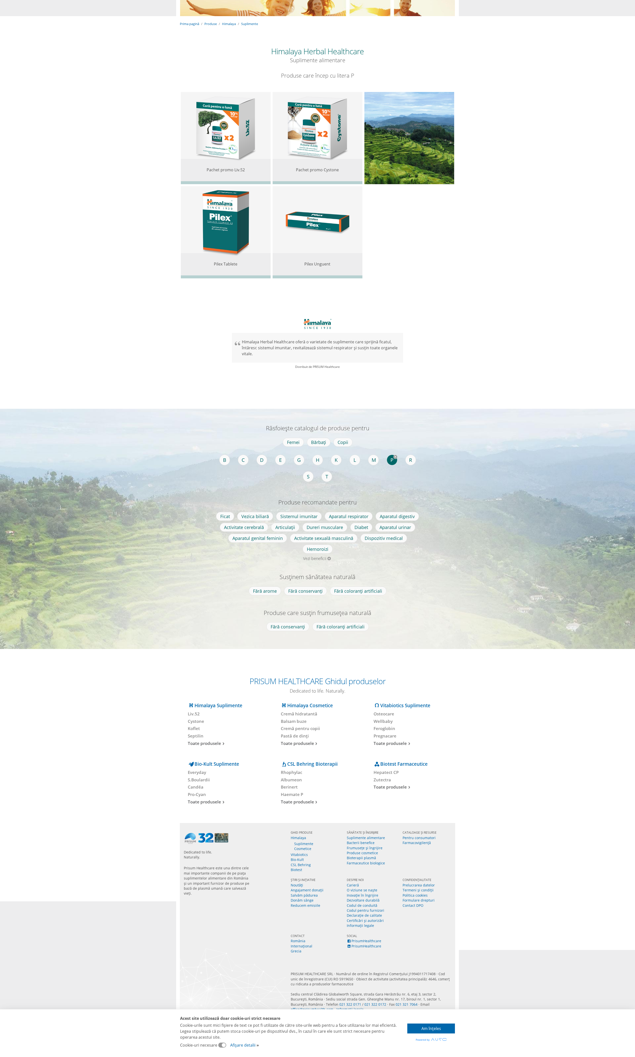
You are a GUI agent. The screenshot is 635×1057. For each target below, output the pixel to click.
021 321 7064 (406, 1004)
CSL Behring (301, 864)
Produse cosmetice (362, 853)
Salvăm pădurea (304, 895)
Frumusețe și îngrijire (364, 848)
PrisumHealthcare (366, 941)
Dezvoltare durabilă (363, 900)
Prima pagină (189, 24)
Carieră (353, 885)
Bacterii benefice (361, 842)
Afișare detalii (242, 1045)
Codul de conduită (362, 905)
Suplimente (249, 24)
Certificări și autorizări (365, 920)
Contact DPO (413, 905)
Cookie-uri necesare (199, 1045)
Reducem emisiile (305, 905)
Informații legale (360, 925)
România (298, 941)
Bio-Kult (297, 859)
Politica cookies (415, 895)
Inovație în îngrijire (362, 895)
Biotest (296, 869)
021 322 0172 (375, 1004)
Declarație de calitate (364, 915)
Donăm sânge (302, 900)
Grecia (296, 951)
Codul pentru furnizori (365, 910)
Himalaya (229, 24)
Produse (210, 24)
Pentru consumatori (419, 837)
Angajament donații (307, 890)
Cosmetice (302, 848)
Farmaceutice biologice (366, 863)
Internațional (301, 946)
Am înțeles (431, 1028)
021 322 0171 (350, 1004)
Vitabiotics (299, 854)
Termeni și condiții (418, 890)
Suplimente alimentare (366, 837)
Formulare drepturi (419, 900)
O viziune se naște (362, 890)
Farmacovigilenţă (417, 842)
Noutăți (297, 885)
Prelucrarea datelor (419, 885)
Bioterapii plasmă (361, 857)
